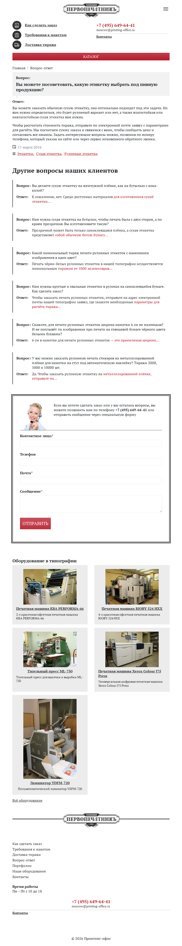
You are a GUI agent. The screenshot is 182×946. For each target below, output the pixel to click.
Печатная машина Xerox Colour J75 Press (129, 673)
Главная (18, 68)
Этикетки (25, 153)
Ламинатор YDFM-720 (50, 783)
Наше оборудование (29, 871)
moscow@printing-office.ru (115, 30)
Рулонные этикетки (81, 153)
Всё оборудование (27, 800)
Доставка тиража (40, 44)
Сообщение (30, 491)
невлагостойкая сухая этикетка (38, 117)
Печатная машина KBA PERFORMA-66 (50, 608)
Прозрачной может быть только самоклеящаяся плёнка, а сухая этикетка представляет (93, 232)
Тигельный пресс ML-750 (50, 671)
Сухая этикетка (48, 153)
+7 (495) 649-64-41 (115, 25)
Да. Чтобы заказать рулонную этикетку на (91, 376)
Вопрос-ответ (41, 68)
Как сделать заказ (41, 25)
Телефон (28, 454)
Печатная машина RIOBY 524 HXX (132, 608)
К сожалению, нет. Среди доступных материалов (93, 199)
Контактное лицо (36, 436)
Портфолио (22, 865)
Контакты (104, 37)
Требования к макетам (46, 34)
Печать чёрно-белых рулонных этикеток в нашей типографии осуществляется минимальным (97, 266)
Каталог (91, 56)
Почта (25, 473)
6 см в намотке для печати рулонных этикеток (94, 340)
